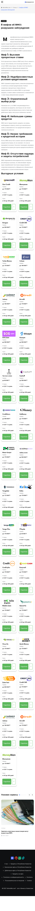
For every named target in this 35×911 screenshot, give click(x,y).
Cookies (29, 880)
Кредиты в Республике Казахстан (21, 864)
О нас (6, 864)
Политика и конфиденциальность (13, 877)
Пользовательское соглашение (14, 880)
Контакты (30, 877)
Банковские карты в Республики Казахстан (18, 867)
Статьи (3, 828)
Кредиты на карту (18, 874)
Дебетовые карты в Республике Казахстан (18, 870)
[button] (29, 794)
